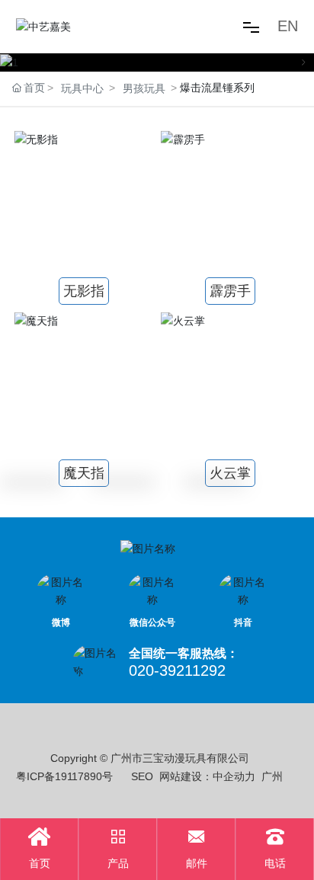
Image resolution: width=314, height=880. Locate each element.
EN (287, 26)
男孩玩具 (144, 88)
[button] (10, 62)
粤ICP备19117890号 (64, 776)
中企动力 (234, 776)
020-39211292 (177, 670)
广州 (272, 776)
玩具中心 (82, 88)
